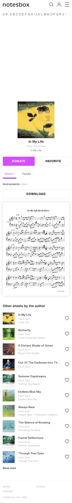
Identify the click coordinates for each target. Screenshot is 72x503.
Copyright (8, 491)
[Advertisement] (36, 55)
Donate (18, 161)
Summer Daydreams (32, 376)
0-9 (5, 14)
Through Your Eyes (31, 453)
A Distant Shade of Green (35, 345)
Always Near (26, 407)
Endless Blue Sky (29, 392)
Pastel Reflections (30, 438)
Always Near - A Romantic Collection (38, 414)
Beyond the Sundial (28, 353)
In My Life (36, 150)
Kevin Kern (24, 318)
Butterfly (24, 330)
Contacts (40, 486)
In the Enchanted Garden (31, 337)
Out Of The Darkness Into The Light (39, 363)
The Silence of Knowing (34, 422)
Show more (9, 468)
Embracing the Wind (29, 430)
